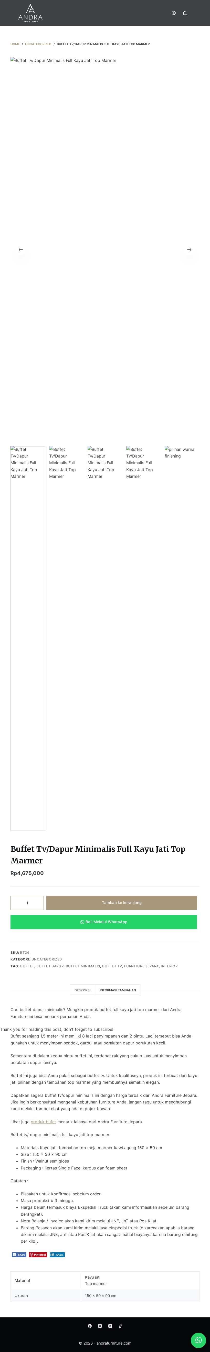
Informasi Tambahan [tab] (118, 990)
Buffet (27, 966)
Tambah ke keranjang (122, 902)
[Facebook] (90, 1326)
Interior (169, 966)
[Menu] (197, 13)
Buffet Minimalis (83, 966)
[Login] (174, 13)
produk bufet (43, 1121)
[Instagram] (100, 1326)
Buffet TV (112, 966)
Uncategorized (47, 959)
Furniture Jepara (141, 966)
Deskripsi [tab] (82, 990)
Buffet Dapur (50, 966)
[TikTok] (120, 1326)
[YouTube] (110, 1326)
